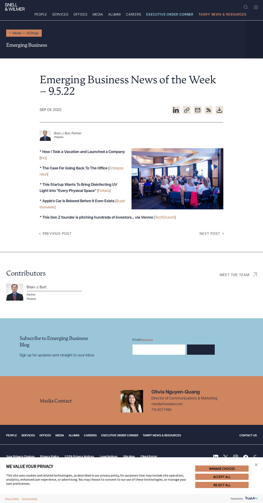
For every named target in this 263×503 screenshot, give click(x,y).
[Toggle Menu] (256, 7)
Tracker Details (29, 498)
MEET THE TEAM (234, 275)
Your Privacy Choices (20, 456)
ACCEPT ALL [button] (222, 477)
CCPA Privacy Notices (79, 456)
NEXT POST (210, 234)
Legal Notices (109, 456)
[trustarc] (251, 498)
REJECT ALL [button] (222, 485)
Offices (81, 14)
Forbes (104, 191)
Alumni (114, 14)
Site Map (129, 456)
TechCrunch (165, 218)
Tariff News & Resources (222, 14)
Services (60, 14)
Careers (133, 14)
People (41, 14)
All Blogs (32, 33)
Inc (43, 158)
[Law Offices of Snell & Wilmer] (15, 7)
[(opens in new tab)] (176, 110)
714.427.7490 (161, 410)
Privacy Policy (49, 456)
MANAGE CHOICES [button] (222, 469)
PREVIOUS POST (57, 234)
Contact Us (248, 435)
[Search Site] (246, 7)
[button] (256, 465)
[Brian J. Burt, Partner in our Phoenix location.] (131, 136)
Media (98, 14)
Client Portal (149, 456)
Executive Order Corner (169, 14)
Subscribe (200, 349)
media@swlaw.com (167, 404)
